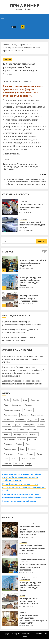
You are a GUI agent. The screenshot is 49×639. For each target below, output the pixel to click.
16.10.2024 (25, 230)
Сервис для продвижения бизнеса (19, 501)
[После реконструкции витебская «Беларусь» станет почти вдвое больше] (10, 282)
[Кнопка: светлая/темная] (13, 27)
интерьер (7, 463)
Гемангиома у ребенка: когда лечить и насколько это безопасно (32, 548)
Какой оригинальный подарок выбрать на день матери (32, 225)
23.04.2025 (25, 213)
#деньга (24, 415)
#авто (25, 400)
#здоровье (32, 419)
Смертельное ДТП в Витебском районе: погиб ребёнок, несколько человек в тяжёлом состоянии (21, 477)
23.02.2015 (8, 74)
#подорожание (20, 434)
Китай (24, 458)
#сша (22, 449)
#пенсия (7, 434)
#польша (33, 434)
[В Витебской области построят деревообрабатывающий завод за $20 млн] (10, 530)
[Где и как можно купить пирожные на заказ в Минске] (10, 207)
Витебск (15, 458)
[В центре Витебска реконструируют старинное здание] (10, 299)
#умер (20, 454)
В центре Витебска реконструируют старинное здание (28, 298)
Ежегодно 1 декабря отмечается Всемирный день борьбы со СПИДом (22, 359)
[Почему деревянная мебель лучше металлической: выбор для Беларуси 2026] (10, 618)
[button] (2, 18)
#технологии (9, 454)
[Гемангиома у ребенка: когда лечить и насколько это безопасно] (10, 548)
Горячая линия (39, 559)
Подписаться (22, 27)
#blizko (6, 400)
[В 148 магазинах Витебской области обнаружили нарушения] (10, 264)
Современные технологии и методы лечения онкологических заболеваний (21, 495)
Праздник (7, 59)
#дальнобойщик (10, 415)
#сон (28, 444)
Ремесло (22, 612)
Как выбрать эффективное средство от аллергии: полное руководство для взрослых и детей (24, 487)
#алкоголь (35, 400)
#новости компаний (28, 429)
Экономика (37, 524)
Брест (6, 458)
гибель (33, 458)
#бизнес (28, 405)
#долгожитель (37, 415)
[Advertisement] (36, 26)
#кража (7, 424)
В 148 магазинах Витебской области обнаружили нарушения (32, 263)
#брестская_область (12, 410)
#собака (18, 444)
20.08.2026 (25, 268)
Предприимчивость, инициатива (31, 577)
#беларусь (16, 405)
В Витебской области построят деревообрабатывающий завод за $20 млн (32, 530)
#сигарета (8, 444)
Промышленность (25, 524)
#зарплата (20, 419)
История (22, 596)
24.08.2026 (25, 537)
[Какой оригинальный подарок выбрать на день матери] (10, 224)
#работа (21, 439)
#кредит (16, 424)
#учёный (29, 454)
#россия (32, 439)
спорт (28, 463)
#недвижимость (10, 429)
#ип (42, 419)
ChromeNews (37, 633)
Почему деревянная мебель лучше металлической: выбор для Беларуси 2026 (33, 619)
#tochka (16, 400)
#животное (8, 419)
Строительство (24, 580)
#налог (41, 424)
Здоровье (23, 542)
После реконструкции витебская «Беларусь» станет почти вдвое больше (30, 281)
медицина (19, 463)
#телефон (32, 449)
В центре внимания (26, 559)
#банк (6, 405)
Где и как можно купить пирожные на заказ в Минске (31, 207)
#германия (28, 410)
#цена (39, 454)
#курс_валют (29, 424)
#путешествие (9, 439)
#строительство (10, 449)
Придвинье (24, 5)
